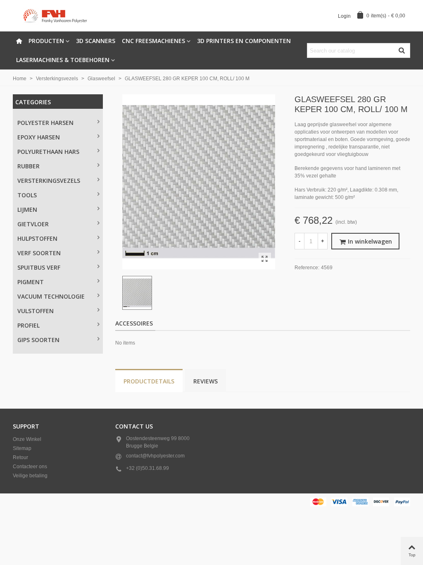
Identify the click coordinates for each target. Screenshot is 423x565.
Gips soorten (38, 340)
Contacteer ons (30, 466)
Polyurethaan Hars (48, 152)
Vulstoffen (35, 311)
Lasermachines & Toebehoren (62, 60)
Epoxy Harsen (38, 137)
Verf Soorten (39, 253)
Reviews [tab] (205, 381)
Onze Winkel (27, 439)
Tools (27, 195)
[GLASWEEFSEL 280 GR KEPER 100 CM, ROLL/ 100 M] (265, 259)
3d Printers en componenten (244, 41)
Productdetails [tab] (149, 381)
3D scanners (95, 41)
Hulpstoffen (37, 238)
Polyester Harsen (45, 123)
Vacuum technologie (51, 296)
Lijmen (27, 209)
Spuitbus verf (38, 267)
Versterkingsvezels (48, 180)
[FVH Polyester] (58, 15)
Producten (46, 41)
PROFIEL (28, 325)
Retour (20, 457)
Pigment (30, 282)
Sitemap (22, 448)
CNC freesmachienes (153, 41)
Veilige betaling (30, 476)
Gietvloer (33, 224)
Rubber (28, 166)
